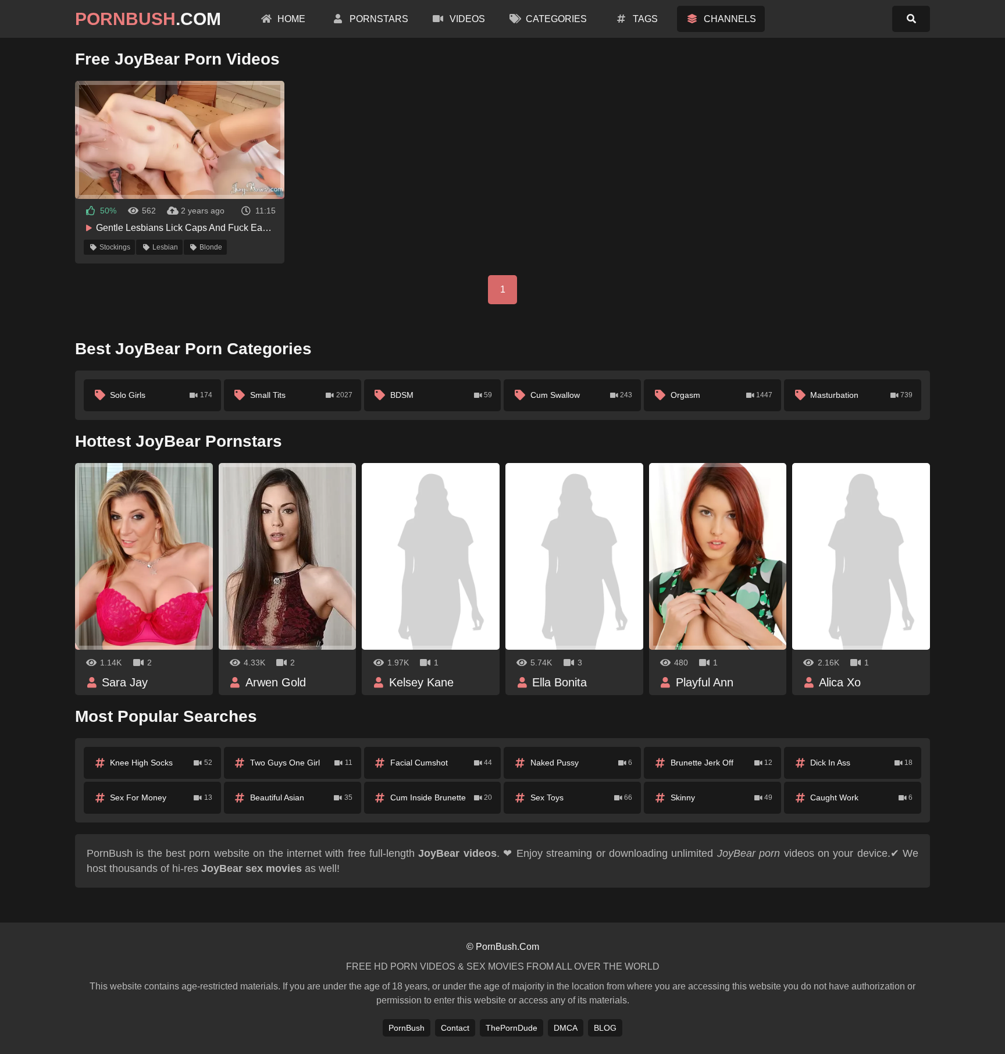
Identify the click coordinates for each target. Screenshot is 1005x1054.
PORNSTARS (377, 19)
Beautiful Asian (301, 797)
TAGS (644, 19)
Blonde (210, 247)
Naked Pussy (581, 762)
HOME (290, 19)
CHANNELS (728, 19)
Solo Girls (161, 395)
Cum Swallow (581, 395)
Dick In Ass (861, 762)
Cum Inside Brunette (441, 797)
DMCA (566, 1027)
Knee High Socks (161, 762)
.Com (148, 19)
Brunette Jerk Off (722, 762)
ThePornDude (511, 1027)
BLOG (605, 1027)
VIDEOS (466, 19)
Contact (455, 1027)
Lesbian (165, 247)
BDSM (441, 395)
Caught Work (861, 797)
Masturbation (861, 395)
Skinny (722, 797)
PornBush (407, 1027)
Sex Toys (581, 797)
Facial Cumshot (441, 762)
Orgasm (722, 395)
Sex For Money (161, 797)
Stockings (114, 247)
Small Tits (301, 395)
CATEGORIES (555, 19)
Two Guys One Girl (301, 762)
